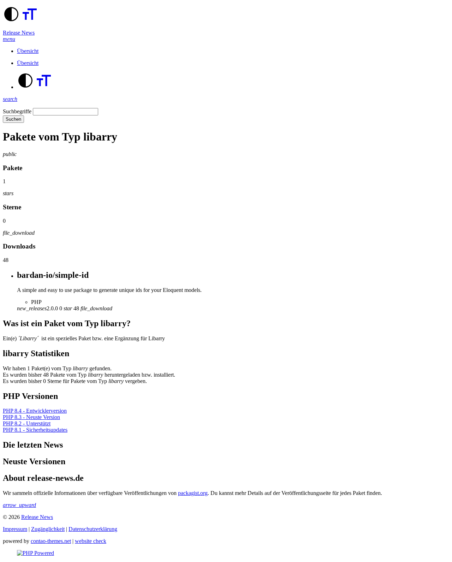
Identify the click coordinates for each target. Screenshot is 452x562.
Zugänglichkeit (48, 529)
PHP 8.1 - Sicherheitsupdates (35, 430)
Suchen (13, 119)
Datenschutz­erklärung (93, 529)
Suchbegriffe (17, 111)
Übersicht (27, 51)
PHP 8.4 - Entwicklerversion (35, 411)
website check (90, 541)
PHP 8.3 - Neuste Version (31, 417)
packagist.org (193, 493)
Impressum (15, 529)
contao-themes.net (51, 541)
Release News (19, 33)
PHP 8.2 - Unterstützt (26, 423)
